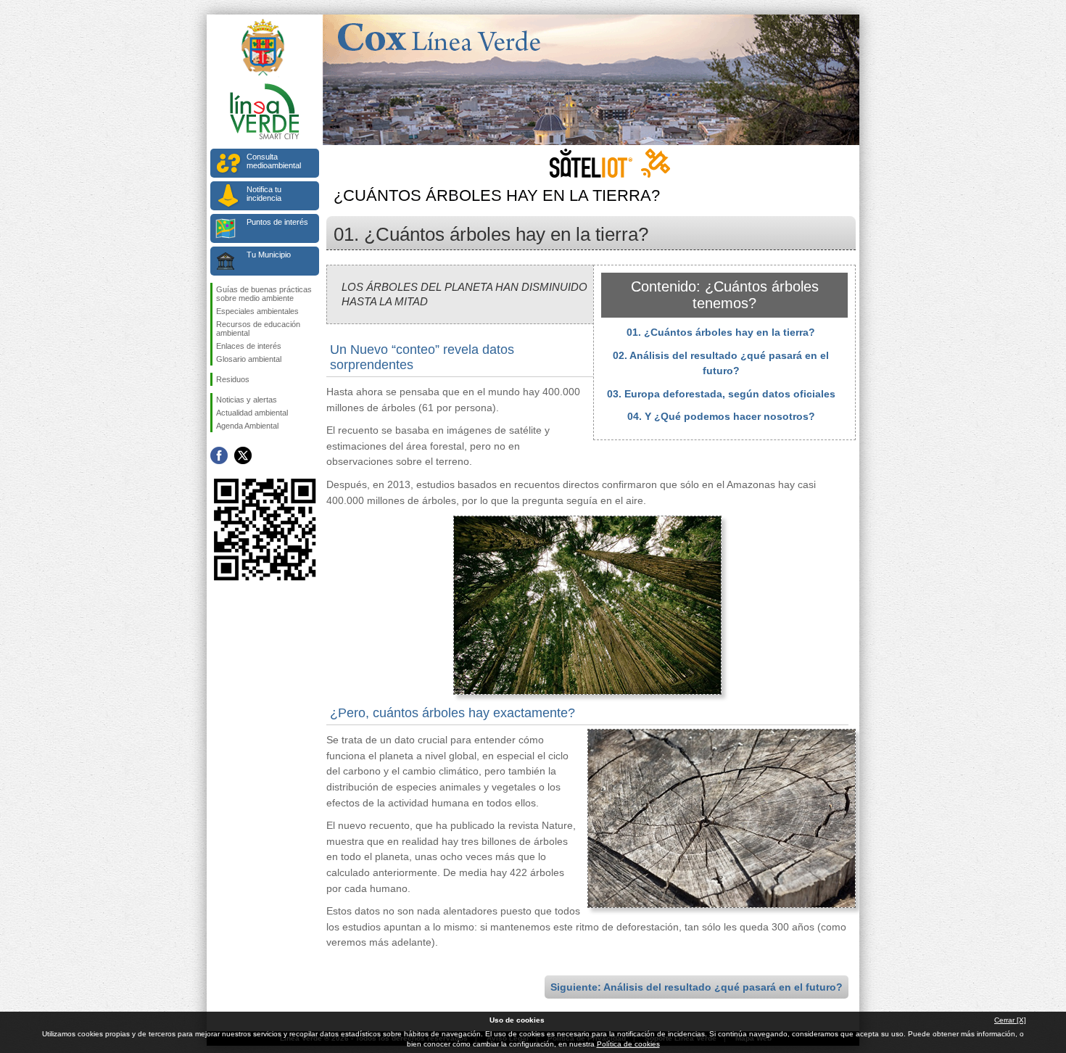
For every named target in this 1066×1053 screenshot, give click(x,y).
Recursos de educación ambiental (258, 328)
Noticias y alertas (246, 399)
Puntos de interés (277, 222)
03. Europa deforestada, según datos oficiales (721, 394)
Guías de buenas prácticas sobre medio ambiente (264, 293)
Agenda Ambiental (247, 425)
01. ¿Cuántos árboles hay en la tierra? (721, 332)
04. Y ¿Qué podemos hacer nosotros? (721, 416)
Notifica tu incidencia (264, 193)
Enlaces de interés (248, 346)
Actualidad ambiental (252, 412)
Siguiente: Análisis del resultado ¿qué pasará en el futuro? (696, 987)
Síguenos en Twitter (243, 455)
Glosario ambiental (248, 359)
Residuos (232, 379)
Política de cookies (628, 1044)
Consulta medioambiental (274, 161)
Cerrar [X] (1010, 1020)
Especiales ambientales (257, 311)
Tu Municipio (269, 254)
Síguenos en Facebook (219, 455)
